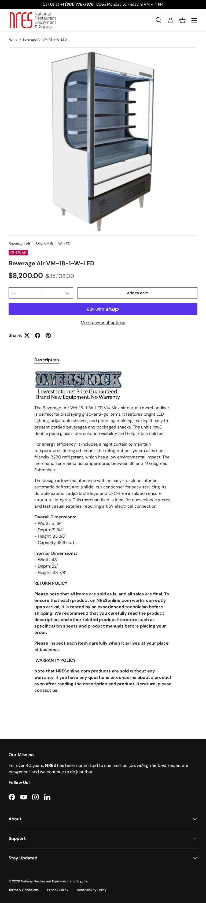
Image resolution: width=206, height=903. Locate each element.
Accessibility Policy (91, 890)
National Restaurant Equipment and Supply (54, 881)
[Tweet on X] (26, 335)
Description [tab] (46, 360)
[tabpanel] (103, 542)
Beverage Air (19, 243)
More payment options (103, 322)
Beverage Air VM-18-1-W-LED (45, 39)
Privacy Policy (57, 890)
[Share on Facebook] (37, 335)
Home (13, 39)
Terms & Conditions (24, 890)
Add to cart (137, 292)
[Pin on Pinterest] (48, 335)
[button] (182, 20)
